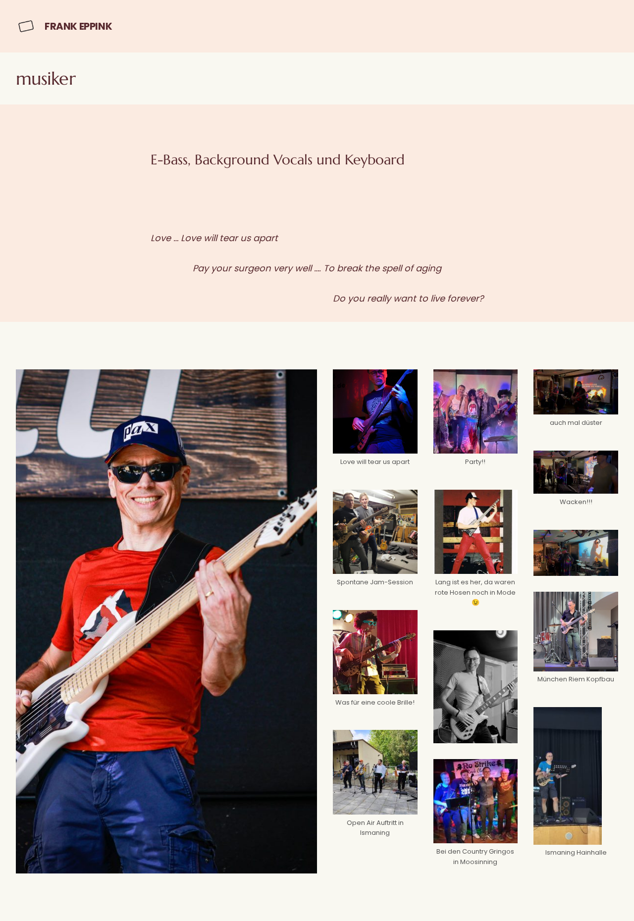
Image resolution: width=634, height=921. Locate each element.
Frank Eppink (78, 26)
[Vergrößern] (405, 382)
